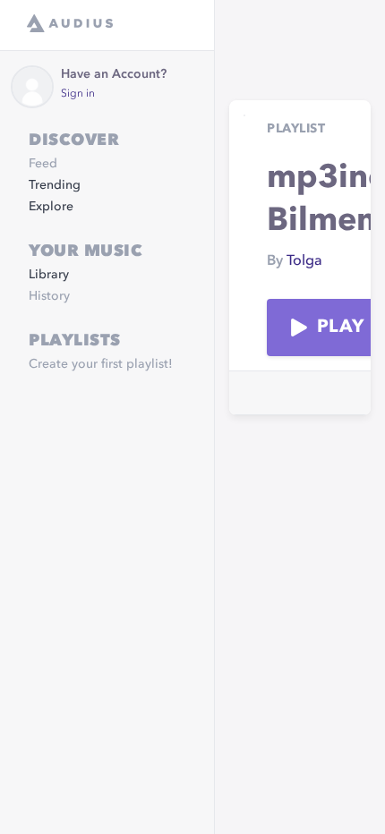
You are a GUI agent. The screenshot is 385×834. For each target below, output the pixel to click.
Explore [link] (51, 206)
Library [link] (49, 274)
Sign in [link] (78, 94)
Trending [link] (55, 185)
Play (340, 327)
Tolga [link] (304, 261)
